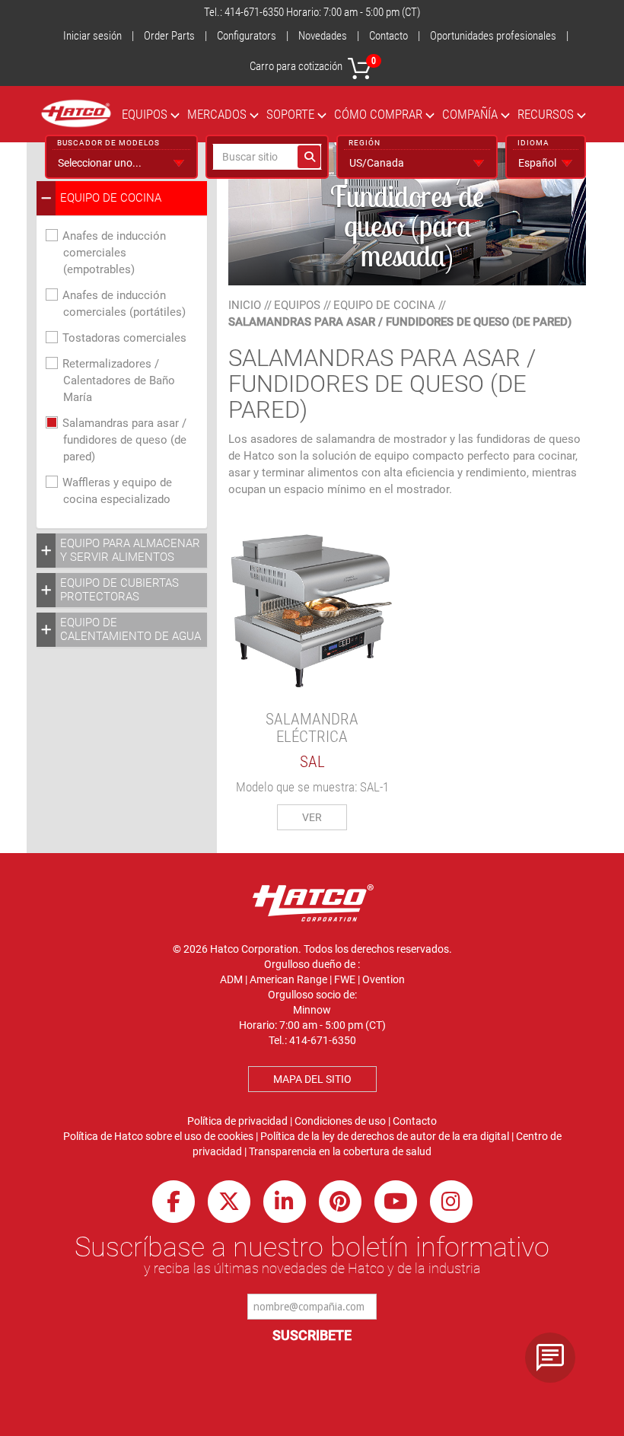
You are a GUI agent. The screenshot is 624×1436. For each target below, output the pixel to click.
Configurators (246, 36)
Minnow (312, 1010)
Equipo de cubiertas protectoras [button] (119, 589)
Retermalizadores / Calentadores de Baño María (118, 380)
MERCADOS (217, 114)
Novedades (322, 36)
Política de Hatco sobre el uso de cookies (158, 1136)
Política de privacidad (237, 1121)
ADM (231, 979)
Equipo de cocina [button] (110, 198)
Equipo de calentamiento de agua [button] (130, 629)
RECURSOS (545, 114)
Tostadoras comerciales (124, 338)
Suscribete (312, 1335)
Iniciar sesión (92, 36)
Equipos (297, 305)
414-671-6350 (254, 12)
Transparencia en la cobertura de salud (340, 1151)
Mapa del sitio (312, 1079)
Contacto (388, 36)
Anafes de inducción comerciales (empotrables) (114, 252)
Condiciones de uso (340, 1121)
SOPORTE (290, 114)
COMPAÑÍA (470, 114)
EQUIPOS (144, 114)
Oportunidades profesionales (493, 36)
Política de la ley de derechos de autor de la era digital (384, 1136)
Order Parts (169, 36)
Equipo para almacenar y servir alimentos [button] (130, 550)
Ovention (383, 979)
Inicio (244, 305)
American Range (288, 979)
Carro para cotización (313, 64)
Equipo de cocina (384, 305)
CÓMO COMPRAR (378, 114)
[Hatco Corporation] (76, 113)
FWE (344, 979)
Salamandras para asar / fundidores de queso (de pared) (124, 439)
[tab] (122, 198)
